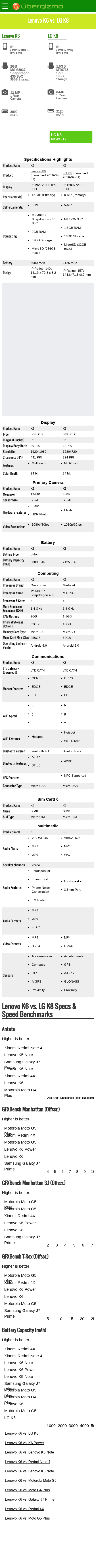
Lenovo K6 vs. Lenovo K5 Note (29, 1471)
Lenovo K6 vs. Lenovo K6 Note (29, 1452)
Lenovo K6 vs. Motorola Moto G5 (30, 1480)
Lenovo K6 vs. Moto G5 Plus (27, 1518)
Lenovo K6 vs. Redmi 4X (24, 1509)
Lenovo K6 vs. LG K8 (21, 1433)
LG (50, 35)
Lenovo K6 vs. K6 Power (24, 1443)
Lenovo (8, 35)
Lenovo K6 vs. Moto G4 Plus (27, 1490)
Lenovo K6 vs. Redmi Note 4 (27, 1462)
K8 (55, 35)
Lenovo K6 (38, 171)
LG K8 (67, 173)
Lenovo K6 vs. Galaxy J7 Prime (29, 1499)
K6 (17, 35)
